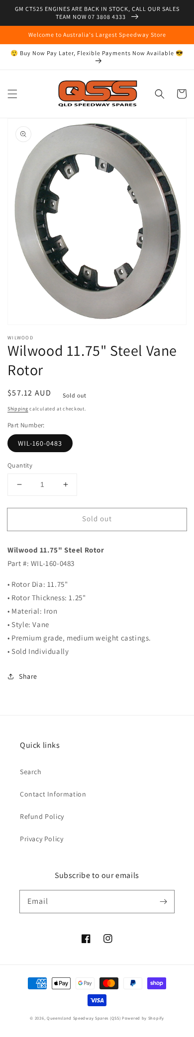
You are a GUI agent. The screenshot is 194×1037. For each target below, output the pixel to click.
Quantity (19, 465)
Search (31, 771)
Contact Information (53, 794)
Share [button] (28, 676)
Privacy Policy (41, 838)
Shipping (17, 408)
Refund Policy (42, 816)
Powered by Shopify (143, 1018)
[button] (12, 94)
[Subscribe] (163, 901)
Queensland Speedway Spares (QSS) (83, 1018)
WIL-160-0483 (40, 443)
